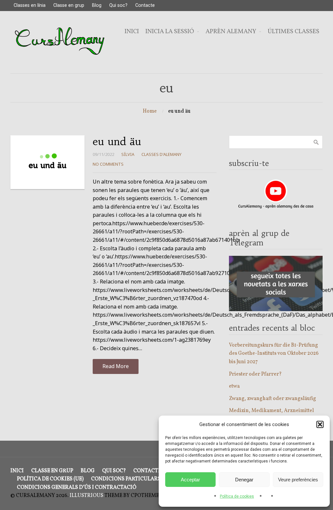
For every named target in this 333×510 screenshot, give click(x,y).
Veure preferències (298, 479)
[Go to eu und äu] (47, 162)
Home (150, 111)
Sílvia (127, 154)
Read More (115, 366)
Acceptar (190, 479)
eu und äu (117, 141)
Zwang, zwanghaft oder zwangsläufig (272, 398)
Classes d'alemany (161, 154)
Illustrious (86, 495)
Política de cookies (237, 496)
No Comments (108, 164)
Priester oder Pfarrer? (255, 374)
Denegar (244, 479)
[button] (320, 424)
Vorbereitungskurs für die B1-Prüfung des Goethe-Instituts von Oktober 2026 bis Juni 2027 (274, 353)
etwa (234, 386)
